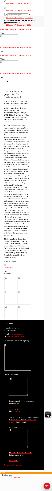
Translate (16, 477)
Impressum (18, 465)
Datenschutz (8, 465)
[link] (29, 15)
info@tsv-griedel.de (16, 334)
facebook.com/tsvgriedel (15, 336)
